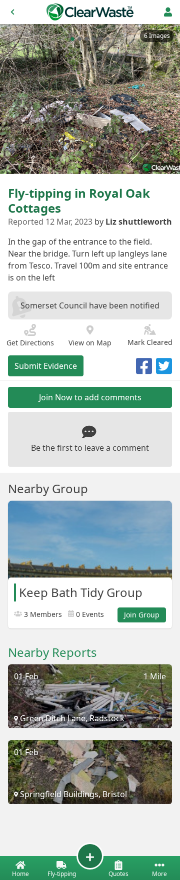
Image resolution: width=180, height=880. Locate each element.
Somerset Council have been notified (90, 305)
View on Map (90, 342)
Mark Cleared (150, 342)
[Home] (90, 12)
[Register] (168, 12)
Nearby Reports (52, 652)
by (133, 221)
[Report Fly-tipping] (90, 856)
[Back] (12, 12)
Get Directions (30, 342)
